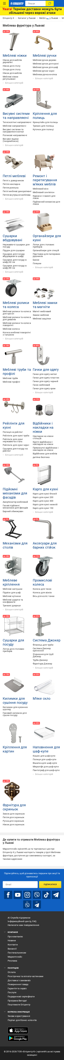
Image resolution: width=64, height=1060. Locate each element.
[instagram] (27, 895)
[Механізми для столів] (14, 529)
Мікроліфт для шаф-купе (46, 766)
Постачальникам (17, 952)
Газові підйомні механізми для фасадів (15, 506)
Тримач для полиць (43, 126)
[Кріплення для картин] (14, 733)
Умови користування (19, 1016)
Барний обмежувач (13, 511)
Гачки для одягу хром (44, 388)
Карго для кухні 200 (43, 497)
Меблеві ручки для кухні (46, 63)
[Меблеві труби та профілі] (14, 356)
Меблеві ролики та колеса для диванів (17, 318)
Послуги (12, 992)
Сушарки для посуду (13, 642)
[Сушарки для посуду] (14, 626)
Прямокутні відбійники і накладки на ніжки (46, 448)
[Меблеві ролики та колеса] (14, 289)
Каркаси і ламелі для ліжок (44, 197)
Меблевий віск (41, 188)
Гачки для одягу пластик (46, 377)
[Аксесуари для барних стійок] (44, 529)
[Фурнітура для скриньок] (14, 791)
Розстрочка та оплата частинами (25, 976)
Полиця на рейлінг (13, 432)
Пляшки (37, 263)
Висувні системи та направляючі (16, 116)
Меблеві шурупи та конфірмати (13, 600)
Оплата (12, 972)
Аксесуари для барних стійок (45, 545)
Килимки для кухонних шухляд (15, 708)
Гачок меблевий (41, 385)
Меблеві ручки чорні (43, 71)
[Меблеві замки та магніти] (44, 289)
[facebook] (8, 895)
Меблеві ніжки (15, 55)
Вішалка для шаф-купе (45, 763)
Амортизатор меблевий (15, 502)
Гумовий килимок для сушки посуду (15, 714)
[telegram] (56, 895)
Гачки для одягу (46, 369)
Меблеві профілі (11, 382)
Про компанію (15, 936)
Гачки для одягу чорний (45, 381)
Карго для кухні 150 (43, 508)
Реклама (12, 960)
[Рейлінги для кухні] (14, 409)
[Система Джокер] (44, 626)
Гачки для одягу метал (45, 374)
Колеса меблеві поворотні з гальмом (17, 333)
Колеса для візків (42, 592)
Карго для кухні (45, 489)
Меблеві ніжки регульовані (10, 77)
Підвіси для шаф (11, 592)
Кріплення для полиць (45, 116)
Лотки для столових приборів (43, 245)
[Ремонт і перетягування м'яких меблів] (44, 162)
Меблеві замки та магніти (45, 305)
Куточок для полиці (43, 129)
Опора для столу (11, 69)
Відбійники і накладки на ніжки (43, 427)
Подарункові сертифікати (21, 996)
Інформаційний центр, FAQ (22, 921)
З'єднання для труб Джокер (43, 655)
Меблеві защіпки (42, 318)
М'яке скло (42, 698)
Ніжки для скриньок (14, 824)
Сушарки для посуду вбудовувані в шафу (14, 255)
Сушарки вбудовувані (12, 238)
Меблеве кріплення (11, 582)
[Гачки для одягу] (44, 356)
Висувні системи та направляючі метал (13, 130)
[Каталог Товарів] (4, 3)
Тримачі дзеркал (12, 605)
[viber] (37, 895)
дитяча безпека (41, 457)
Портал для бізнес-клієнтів (22, 1020)
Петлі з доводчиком (13, 180)
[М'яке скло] (44, 685)
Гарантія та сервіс (17, 988)
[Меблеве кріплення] (14, 566)
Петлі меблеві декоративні (17, 191)
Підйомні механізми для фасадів (15, 493)
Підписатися (50, 884)
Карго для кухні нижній (45, 504)
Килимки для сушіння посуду (15, 700)
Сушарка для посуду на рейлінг (15, 449)
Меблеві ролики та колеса (16, 305)
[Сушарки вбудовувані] (14, 222)
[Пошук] (50, 3)
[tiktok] (46, 895)
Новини (12, 940)
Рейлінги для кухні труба (16, 435)
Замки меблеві (41, 315)
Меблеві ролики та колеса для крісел (17, 312)
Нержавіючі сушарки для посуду (16, 245)
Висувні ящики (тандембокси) (11, 140)
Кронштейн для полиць (45, 122)
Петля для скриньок (13, 817)
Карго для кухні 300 (43, 501)
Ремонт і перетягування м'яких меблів (45, 180)
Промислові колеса (42, 582)
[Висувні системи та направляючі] (14, 100)
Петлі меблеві (14, 176)
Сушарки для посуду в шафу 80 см (14, 266)
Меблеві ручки (45, 55)
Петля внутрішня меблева (17, 195)
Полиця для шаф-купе (44, 759)
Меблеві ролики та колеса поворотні (17, 324)
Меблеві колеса (11, 329)
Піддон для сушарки (14, 250)
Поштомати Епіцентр (19, 1004)
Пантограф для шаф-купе (46, 770)
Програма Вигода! (17, 1000)
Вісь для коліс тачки (44, 596)
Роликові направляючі (15, 135)
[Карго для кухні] (44, 475)
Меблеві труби (10, 378)
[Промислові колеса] (44, 566)
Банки (36, 260)
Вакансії (12, 948)
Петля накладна (11, 184)
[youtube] (18, 895)
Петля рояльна (11, 187)
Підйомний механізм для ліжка (46, 202)
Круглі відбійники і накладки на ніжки (43, 443)
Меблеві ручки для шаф (45, 67)
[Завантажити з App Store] (18, 1030)
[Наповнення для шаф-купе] (44, 733)
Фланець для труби (43, 645)
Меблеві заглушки (12, 589)
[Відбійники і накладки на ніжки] (44, 409)
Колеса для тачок (42, 589)
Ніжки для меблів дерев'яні (12, 61)
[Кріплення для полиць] (44, 100)
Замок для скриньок (14, 813)
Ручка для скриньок (13, 821)
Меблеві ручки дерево (44, 60)
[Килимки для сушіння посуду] (14, 685)
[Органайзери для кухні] (44, 222)
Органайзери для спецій (46, 250)
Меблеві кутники (12, 596)
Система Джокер (47, 640)
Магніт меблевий (42, 311)
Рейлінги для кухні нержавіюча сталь (13, 440)
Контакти (13, 944)
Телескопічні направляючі (17, 122)
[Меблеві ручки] (44, 42)
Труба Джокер (40, 660)
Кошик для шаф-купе (44, 756)
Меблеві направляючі (14, 126)
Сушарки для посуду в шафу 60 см (14, 261)
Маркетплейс (15, 956)
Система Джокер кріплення (42, 649)
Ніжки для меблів (12, 73)
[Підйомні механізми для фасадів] (14, 475)
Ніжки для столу (11, 66)
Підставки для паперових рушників (46, 255)
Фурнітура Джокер (42, 663)
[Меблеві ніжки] (14, 42)
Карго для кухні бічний (45, 493)
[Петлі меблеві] (14, 162)
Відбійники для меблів (45, 453)
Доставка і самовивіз (19, 980)
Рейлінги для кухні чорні (16, 445)
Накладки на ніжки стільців (43, 437)
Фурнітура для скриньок (14, 807)
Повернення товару (18, 984)
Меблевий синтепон (43, 192)
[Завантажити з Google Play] (18, 1038)
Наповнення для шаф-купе (46, 749)
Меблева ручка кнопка (45, 74)
